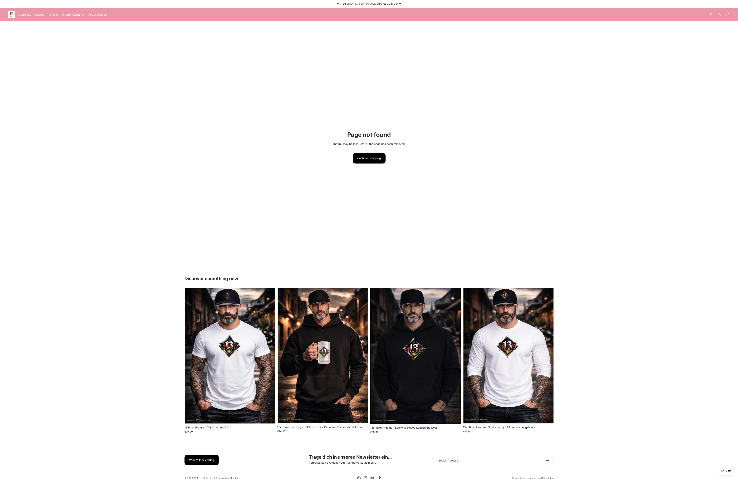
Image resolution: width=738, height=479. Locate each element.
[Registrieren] (548, 461)
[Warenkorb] (727, 14)
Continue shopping (369, 158)
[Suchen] (711, 14)
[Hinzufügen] (361, 417)
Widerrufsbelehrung (201, 460)
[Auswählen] (269, 417)
